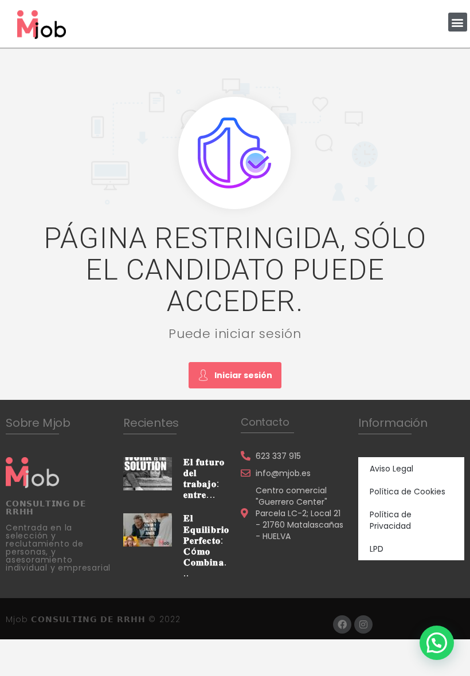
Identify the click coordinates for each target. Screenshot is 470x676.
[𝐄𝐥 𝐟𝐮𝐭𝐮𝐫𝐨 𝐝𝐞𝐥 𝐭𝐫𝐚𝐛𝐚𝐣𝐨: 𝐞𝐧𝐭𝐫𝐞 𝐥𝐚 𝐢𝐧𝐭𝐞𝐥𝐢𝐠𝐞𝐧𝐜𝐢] (147, 472)
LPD (376, 549)
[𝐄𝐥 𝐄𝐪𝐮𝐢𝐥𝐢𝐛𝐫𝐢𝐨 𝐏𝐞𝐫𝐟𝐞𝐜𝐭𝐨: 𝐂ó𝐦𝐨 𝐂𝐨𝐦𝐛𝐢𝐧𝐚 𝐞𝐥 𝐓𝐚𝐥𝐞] (147, 529)
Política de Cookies (407, 491)
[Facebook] (342, 624)
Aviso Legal (391, 468)
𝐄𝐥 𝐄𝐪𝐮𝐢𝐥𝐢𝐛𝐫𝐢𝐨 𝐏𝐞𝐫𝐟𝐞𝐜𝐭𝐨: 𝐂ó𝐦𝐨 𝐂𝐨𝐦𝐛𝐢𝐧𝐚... (206, 546)
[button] (457, 22)
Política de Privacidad (391, 520)
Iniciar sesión (243, 375)
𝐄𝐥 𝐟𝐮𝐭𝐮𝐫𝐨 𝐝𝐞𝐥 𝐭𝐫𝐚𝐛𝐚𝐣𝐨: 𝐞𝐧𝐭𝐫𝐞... (204, 479)
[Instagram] (363, 624)
